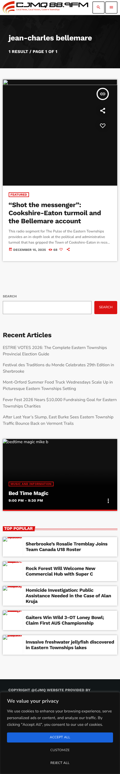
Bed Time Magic (29, 493)
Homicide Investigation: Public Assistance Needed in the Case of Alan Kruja (68, 596)
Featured (19, 194)
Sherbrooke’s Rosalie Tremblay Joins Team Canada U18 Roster (66, 546)
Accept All (60, 737)
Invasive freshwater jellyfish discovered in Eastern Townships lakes (70, 645)
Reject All (60, 763)
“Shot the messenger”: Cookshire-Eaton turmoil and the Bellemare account (55, 213)
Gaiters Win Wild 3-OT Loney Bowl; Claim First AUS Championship (65, 620)
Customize (59, 750)
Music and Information (31, 484)
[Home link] (45, 7)
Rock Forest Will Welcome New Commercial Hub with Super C (60, 571)
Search (10, 296)
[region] (60, 733)
